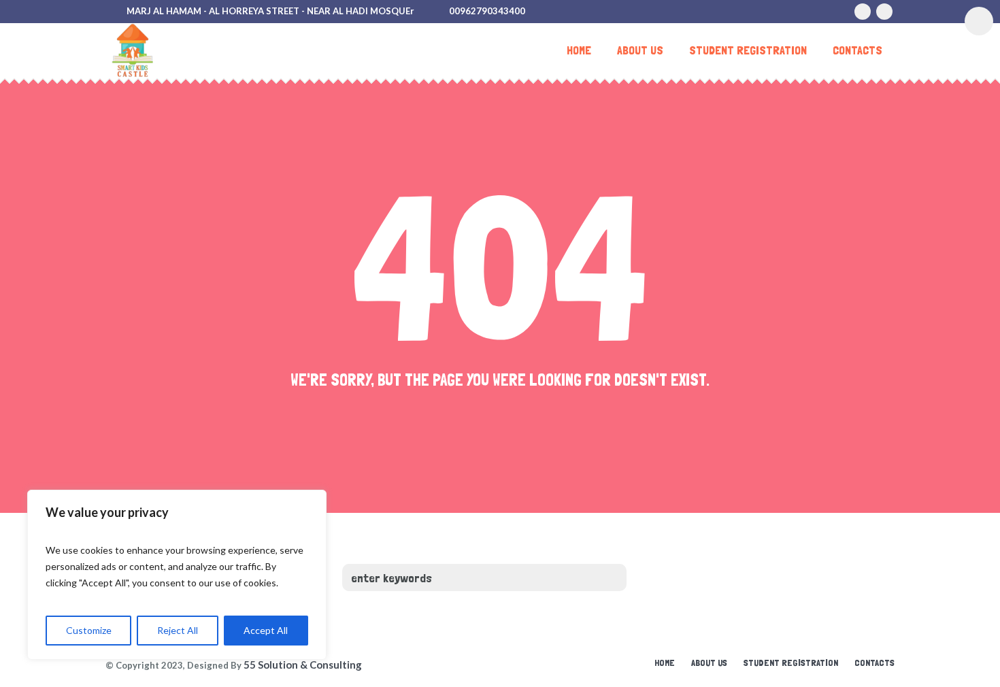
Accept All (266, 630)
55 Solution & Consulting (303, 664)
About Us (709, 662)
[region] (177, 575)
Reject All (177, 630)
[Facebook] (884, 11)
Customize (89, 630)
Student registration (791, 662)
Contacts (874, 662)
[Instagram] (862, 11)
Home (664, 662)
